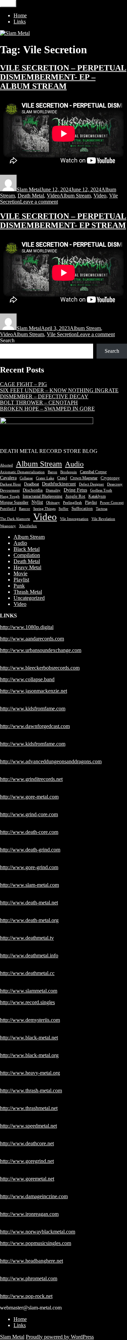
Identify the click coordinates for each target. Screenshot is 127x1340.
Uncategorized (29, 598)
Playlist (91, 502)
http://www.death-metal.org (29, 920)
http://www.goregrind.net (27, 1161)
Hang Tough (10, 496)
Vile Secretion (62, 334)
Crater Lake (45, 478)
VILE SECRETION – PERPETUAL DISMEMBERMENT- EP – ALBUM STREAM (63, 77)
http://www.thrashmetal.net (29, 1108)
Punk (19, 586)
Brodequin (68, 472)
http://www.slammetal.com (28, 991)
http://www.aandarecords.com (32, 639)
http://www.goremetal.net (27, 1179)
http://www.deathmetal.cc (27, 973)
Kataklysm (97, 496)
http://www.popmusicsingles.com (35, 1243)
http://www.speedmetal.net (28, 1126)
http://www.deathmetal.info (29, 955)
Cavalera (8, 477)
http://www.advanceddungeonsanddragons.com (51, 761)
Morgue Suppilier (14, 502)
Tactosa (101, 509)
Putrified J (8, 509)
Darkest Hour (10, 484)
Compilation (27, 555)
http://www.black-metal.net (29, 1037)
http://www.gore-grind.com (29, 867)
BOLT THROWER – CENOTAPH (39, 402)
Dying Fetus (75, 490)
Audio (74, 464)
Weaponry (8, 526)
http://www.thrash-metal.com (31, 1090)
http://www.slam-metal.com (29, 885)
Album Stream (75, 195)
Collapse (26, 478)
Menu (8, 3)
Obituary (53, 502)
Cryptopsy (110, 477)
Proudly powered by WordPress (60, 1337)
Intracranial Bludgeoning (42, 496)
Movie (20, 573)
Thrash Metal (28, 592)
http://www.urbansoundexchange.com (40, 650)
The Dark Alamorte (15, 519)
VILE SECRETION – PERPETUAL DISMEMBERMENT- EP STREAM (63, 221)
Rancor (24, 509)
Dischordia (33, 490)
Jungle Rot (75, 496)
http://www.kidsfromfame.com (32, 708)
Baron (52, 472)
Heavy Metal (27, 567)
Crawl (62, 478)
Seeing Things (44, 509)
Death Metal (31, 195)
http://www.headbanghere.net (31, 1261)
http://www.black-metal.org (29, 1055)
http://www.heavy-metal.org (30, 1073)
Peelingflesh (72, 502)
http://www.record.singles (27, 1002)
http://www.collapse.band (27, 679)
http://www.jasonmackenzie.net (33, 691)
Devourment (10, 490)
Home (20, 15)
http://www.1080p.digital (27, 627)
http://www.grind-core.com (29, 814)
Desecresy (115, 484)
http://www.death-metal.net (29, 902)
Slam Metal (29, 189)
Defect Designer (91, 484)
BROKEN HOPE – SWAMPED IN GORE (47, 408)
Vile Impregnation (74, 519)
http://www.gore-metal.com (29, 797)
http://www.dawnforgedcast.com (35, 726)
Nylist (37, 502)
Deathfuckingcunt (59, 483)
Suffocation (82, 508)
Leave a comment (39, 202)
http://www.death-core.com (29, 832)
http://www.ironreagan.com (29, 1214)
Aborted (6, 465)
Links (20, 21)
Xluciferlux (28, 526)
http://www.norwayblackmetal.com (37, 1231)
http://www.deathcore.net (27, 1143)
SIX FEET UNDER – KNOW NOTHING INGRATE (59, 390)
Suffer (63, 509)
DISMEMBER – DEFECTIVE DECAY (44, 396)
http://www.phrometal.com (28, 1278)
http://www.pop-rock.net (26, 1296)
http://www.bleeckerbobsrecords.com (40, 668)
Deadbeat (31, 484)
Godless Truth (101, 490)
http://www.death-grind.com (30, 850)
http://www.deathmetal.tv (27, 938)
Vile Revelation (103, 519)
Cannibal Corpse (93, 472)
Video (53, 195)
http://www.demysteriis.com (30, 1020)
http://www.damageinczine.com (34, 1196)
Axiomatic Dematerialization (22, 472)
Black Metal (27, 549)
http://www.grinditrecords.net (31, 779)
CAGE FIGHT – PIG (23, 384)
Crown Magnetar (84, 478)
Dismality (53, 490)
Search (7, 340)
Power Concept (112, 502)
